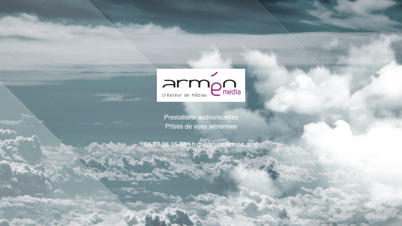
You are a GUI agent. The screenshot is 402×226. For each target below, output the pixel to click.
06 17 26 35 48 (165, 143)
